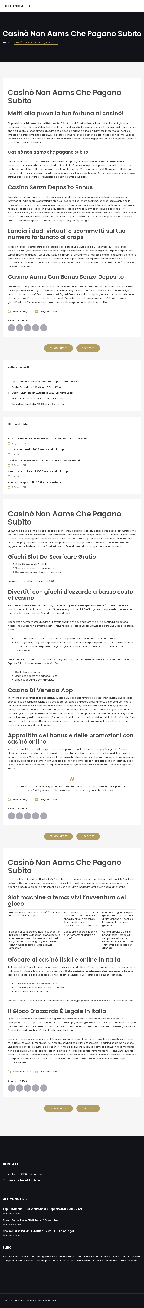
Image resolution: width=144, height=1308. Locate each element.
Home (6, 42)
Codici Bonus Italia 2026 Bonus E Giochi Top (36, 387)
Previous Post (58, 348)
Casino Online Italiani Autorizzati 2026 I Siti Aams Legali (42, 392)
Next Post (88, 348)
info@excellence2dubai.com (24, 1180)
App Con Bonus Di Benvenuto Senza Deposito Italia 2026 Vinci (46, 381)
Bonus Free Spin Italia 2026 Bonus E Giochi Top (38, 404)
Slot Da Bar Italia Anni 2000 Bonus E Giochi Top (38, 398)
